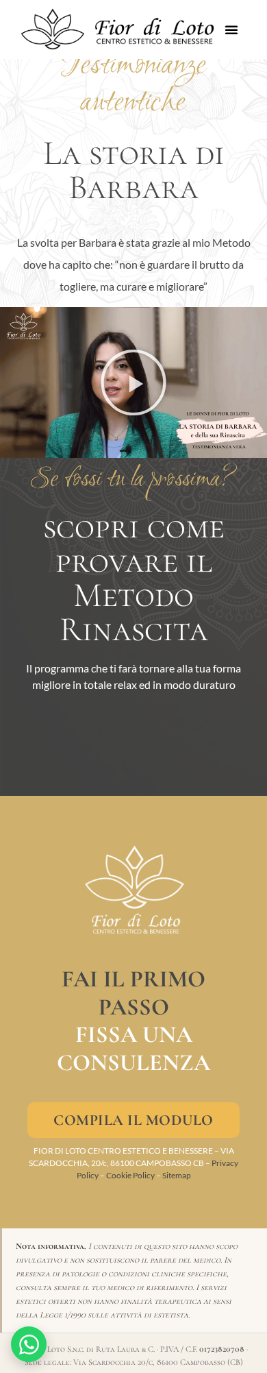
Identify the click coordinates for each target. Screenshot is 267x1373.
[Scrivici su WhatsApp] (29, 1344)
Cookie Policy (130, 1175)
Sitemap (176, 1175)
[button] (231, 29)
